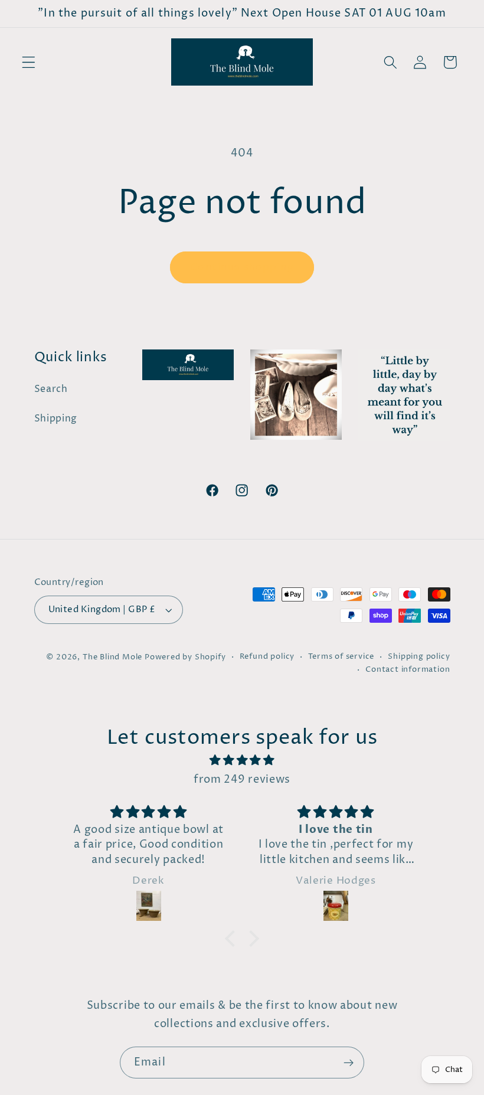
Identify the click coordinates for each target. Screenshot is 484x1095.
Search (51, 389)
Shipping (56, 418)
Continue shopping (242, 267)
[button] (29, 62)
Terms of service (341, 657)
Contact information (407, 670)
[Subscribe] (348, 1062)
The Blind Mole (112, 657)
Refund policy (267, 657)
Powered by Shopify (185, 657)
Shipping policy (419, 657)
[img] (242, 760)
